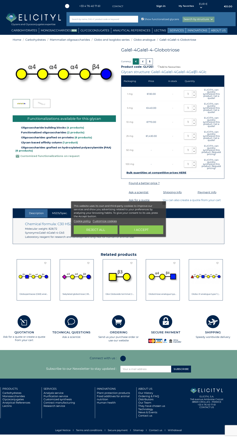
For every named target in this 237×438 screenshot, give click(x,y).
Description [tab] (36, 213)
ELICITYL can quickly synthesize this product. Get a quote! (211, 94)
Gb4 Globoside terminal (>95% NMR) (115, 294)
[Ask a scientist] (124, 192)
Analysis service (54, 393)
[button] (15, 280)
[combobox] (98, 19)
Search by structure (199, 19)
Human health (106, 402)
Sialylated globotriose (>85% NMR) (72, 294)
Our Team (144, 402)
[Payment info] (193, 192)
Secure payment (118, 430)
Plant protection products (113, 393)
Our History (145, 393)
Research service (54, 406)
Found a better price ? (144, 183)
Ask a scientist (139, 192)
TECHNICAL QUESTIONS (71, 332)
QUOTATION (24, 332)
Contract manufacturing (59, 402)
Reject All (95, 230)
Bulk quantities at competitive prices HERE (156, 172)
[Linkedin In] (67, 6)
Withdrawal (175, 430)
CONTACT (117, 6)
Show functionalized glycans (161, 19)
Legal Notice (62, 430)
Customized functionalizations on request (47, 156)
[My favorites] (174, 6)
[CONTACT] (109, 6)
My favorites (186, 6)
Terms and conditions (89, 430)
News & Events (147, 412)
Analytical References (16, 402)
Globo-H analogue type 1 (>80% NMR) (202, 294)
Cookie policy (82, 221)
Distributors (145, 399)
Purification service (56, 396)
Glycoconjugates (13, 399)
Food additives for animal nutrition (113, 398)
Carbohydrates (11, 393)
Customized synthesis (58, 399)
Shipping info (172, 192)
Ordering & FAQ (148, 396)
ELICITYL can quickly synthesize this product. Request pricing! (211, 150)
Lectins (7, 406)
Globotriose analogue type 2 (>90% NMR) (159, 294)
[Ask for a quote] (124, 200)
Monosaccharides (13, 396)
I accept (141, 230)
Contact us (145, 415)
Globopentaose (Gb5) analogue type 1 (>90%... (29, 294)
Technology (145, 409)
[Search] (134, 19)
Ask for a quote (139, 200)
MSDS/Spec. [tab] (59, 213)
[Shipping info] (158, 192)
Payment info (207, 192)
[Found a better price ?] (124, 183)
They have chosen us (151, 406)
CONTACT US (206, 407)
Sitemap (138, 430)
